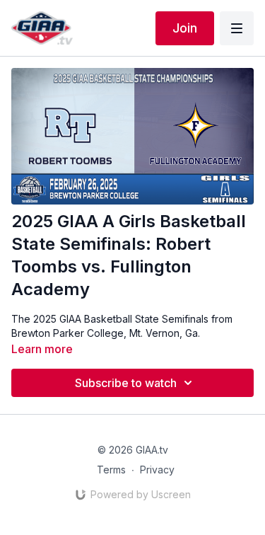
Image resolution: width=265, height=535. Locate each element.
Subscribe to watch (126, 383)
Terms (111, 470)
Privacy (157, 470)
